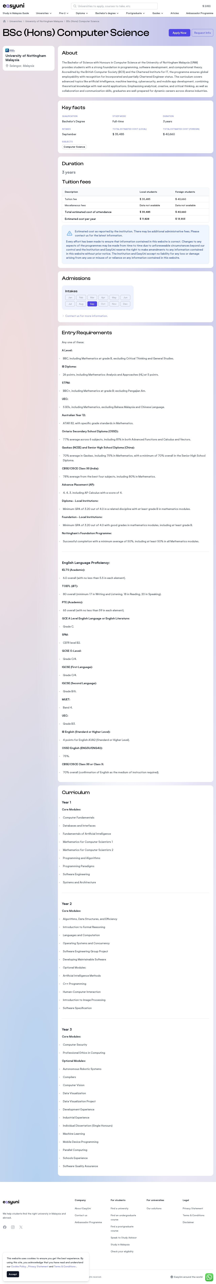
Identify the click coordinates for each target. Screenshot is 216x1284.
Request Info (202, 32)
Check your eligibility (122, 1251)
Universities (42, 13)
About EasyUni (83, 1208)
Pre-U (62, 13)
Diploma (80, 13)
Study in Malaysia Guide (16, 13)
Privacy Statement (38, 1266)
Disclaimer (188, 1222)
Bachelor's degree (106, 13)
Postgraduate (134, 13)
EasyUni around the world (188, 1276)
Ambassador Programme (199, 13)
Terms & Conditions (65, 1266)
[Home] (4, 21)
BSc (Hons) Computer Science (82, 21)
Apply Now (179, 32)
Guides (156, 13)
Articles (175, 13)
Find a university (119, 1208)
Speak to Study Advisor (124, 1237)
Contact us (81, 1215)
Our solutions (154, 1208)
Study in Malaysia (120, 1244)
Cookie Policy (19, 1266)
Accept (13, 1274)
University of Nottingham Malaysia (44, 21)
